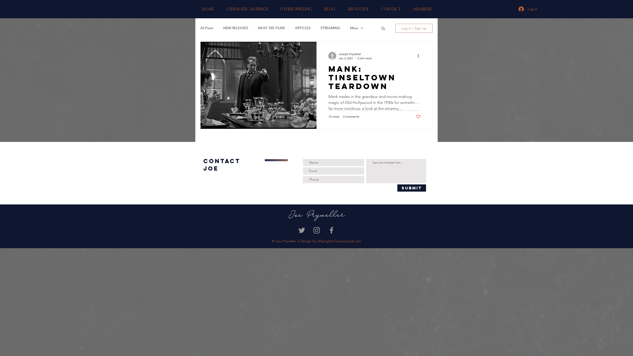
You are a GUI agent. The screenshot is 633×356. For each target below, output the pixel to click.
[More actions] (420, 56)
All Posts (206, 28)
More (354, 28)
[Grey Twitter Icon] (301, 230)
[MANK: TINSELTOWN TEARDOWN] (258, 85)
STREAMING (330, 28)
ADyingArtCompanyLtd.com (339, 241)
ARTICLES (303, 28)
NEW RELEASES (235, 28)
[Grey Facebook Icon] (331, 230)
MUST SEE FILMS (271, 28)
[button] (247, 9)
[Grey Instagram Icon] (316, 230)
